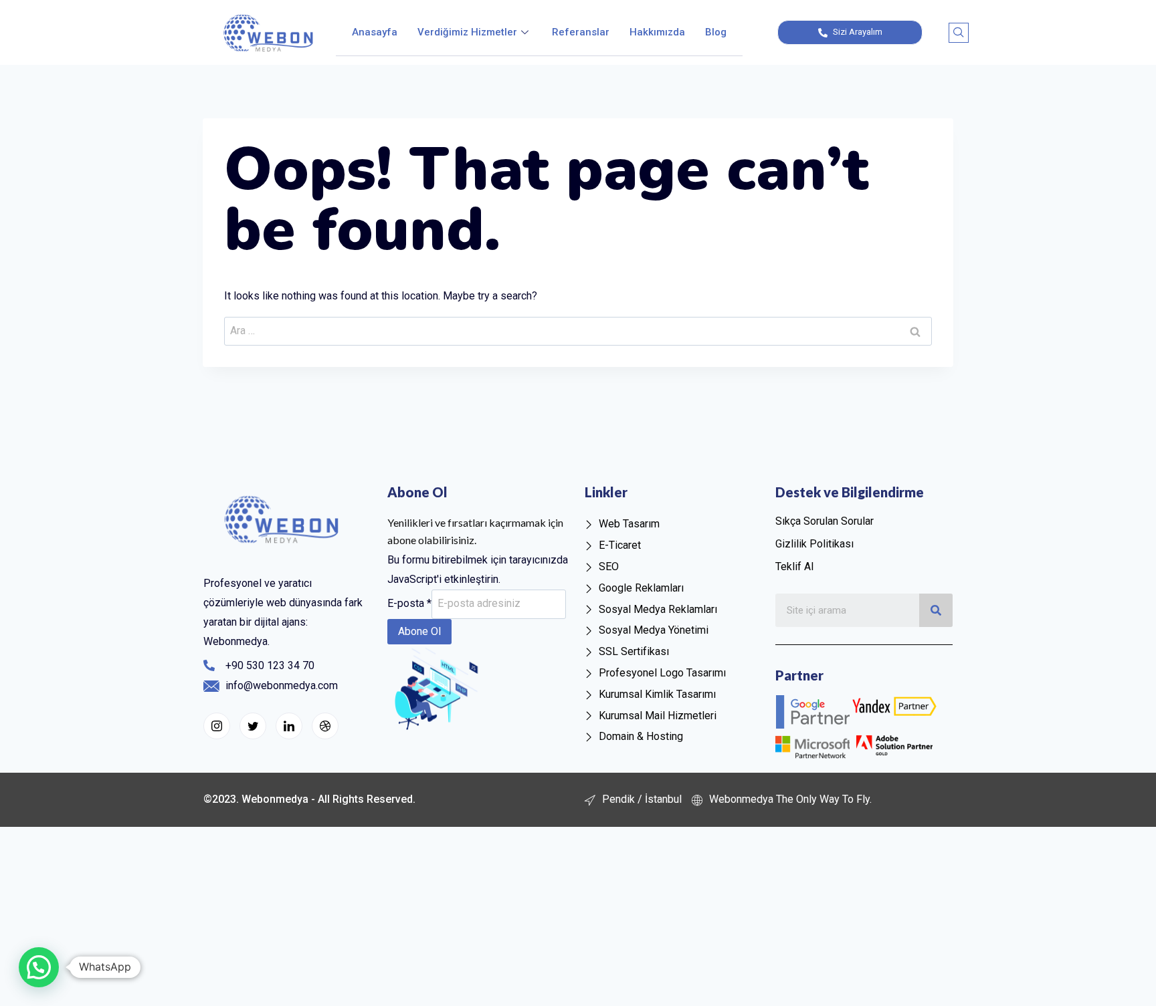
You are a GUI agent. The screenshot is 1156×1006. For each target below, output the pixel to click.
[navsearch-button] (959, 33)
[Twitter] (252, 726)
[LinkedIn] (289, 726)
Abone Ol (419, 631)
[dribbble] (325, 726)
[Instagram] (216, 726)
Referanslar (580, 32)
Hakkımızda (657, 32)
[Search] (936, 610)
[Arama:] (578, 330)
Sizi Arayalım (856, 32)
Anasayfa (374, 32)
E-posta (409, 603)
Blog (716, 32)
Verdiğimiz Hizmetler (467, 32)
